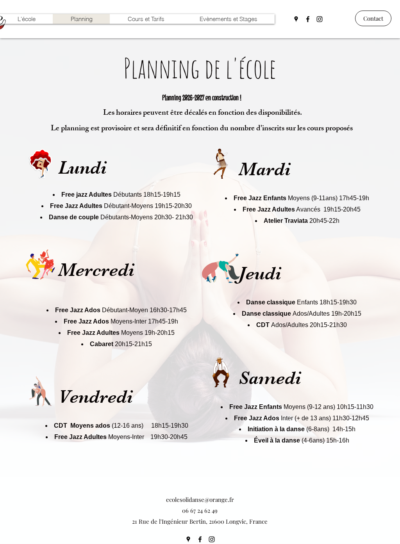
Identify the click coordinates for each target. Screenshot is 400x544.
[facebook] (308, 19)
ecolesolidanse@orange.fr (200, 499)
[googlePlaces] (296, 19)
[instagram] (319, 19)
